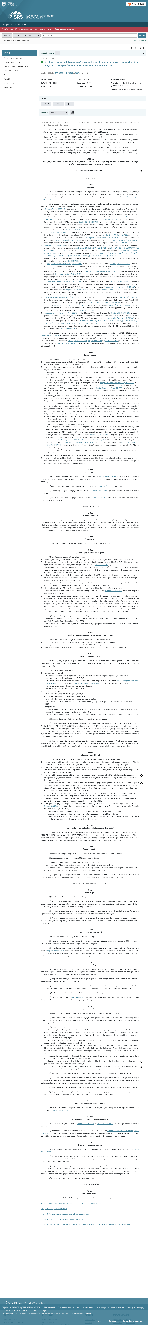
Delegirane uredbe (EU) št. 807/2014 (78, 290)
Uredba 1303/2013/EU (74, 230)
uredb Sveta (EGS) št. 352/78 (86, 248)
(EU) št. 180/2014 (128, 253)
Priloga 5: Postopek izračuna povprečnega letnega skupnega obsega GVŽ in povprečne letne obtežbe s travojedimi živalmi (87, 1224)
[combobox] (27, 35)
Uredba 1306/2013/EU (73, 261)
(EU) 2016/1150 (71, 256)
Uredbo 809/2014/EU (105, 1124)
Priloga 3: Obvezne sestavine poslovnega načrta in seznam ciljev (65, 1214)
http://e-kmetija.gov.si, (55, 951)
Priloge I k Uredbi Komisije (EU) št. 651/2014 (117, 383)
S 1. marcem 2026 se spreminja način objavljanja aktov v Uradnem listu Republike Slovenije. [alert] (39, 29)
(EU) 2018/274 (83, 256)
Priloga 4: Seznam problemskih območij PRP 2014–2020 (62, 1219)
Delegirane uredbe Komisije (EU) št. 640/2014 (64, 264)
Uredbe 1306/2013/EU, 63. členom (120, 1131)
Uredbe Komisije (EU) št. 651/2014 (109, 388)
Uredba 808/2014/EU (88, 310)
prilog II (112, 240)
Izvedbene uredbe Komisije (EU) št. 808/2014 (63, 297)
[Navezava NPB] (141, 171)
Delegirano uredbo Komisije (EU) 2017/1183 (79, 442)
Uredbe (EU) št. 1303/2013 (55, 209)
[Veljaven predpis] (42, 62)
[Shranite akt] (136, 48)
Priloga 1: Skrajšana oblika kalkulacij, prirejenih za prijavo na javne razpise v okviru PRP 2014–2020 (78, 1203)
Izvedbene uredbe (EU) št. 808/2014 (68, 305)
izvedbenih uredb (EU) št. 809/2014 (108, 253)
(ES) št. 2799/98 (115, 248)
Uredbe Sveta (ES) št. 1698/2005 (115, 235)
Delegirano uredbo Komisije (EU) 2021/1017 (103, 238)
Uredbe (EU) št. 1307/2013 (99, 435)
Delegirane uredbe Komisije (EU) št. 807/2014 (64, 282)
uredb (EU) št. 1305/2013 (77, 341)
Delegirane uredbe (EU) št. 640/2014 (69, 274)
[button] (92, 53)
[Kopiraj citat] (58, 53)
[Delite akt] (140, 48)
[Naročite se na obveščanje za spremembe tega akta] (131, 48)
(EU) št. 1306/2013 (95, 341)
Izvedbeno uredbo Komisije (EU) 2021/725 (119, 318)
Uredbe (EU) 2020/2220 (50, 336)
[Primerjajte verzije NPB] (72, 112)
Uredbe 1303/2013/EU (99, 498)
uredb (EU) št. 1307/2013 (130, 442)
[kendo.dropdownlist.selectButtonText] (38, 36)
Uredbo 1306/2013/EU (85, 1124)
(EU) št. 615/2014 (95, 256)
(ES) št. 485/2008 (63, 251)
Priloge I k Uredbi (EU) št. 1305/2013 (68, 240)
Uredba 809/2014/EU (68, 329)
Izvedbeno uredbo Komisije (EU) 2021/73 (105, 303)
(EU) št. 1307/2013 (111, 341)
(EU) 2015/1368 (110, 256)
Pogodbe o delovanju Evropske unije (86, 683)
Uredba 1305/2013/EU (123, 243)
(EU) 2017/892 (59, 256)
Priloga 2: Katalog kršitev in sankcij (54, 1209)
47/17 (56, 73)
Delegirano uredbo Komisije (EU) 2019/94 (119, 287)
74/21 (65, 73)
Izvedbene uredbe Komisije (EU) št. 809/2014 (62, 313)
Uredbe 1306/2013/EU (77, 997)
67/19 (61, 73)
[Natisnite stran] (144, 48)
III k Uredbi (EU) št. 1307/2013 (128, 240)
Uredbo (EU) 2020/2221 (110, 219)
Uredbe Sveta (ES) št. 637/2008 (67, 440)
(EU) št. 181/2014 (128, 321)
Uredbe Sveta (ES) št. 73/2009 (94, 440)
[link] (8, 24)
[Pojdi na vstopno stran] (9, 6)
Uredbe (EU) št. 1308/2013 (67, 343)
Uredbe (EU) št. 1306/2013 (55, 245)
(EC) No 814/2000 (128, 248)
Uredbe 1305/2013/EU (108, 477)
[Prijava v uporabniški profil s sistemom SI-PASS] (136, 4)
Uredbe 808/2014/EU (52, 806)
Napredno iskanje (139, 40)
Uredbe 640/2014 (101, 565)
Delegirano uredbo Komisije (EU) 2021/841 (102, 271)
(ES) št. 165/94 (102, 248)
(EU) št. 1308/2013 (54, 445)
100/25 (77, 73)
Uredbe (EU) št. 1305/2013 (57, 232)
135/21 (70, 73)
